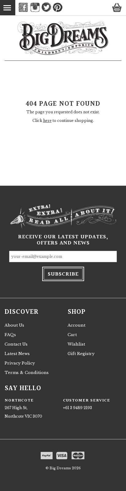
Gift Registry (81, 353)
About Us (14, 325)
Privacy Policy (20, 363)
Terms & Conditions (27, 372)
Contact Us (16, 344)
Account (76, 325)
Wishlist (76, 344)
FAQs (10, 334)
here (47, 120)
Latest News (17, 353)
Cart (72, 334)
